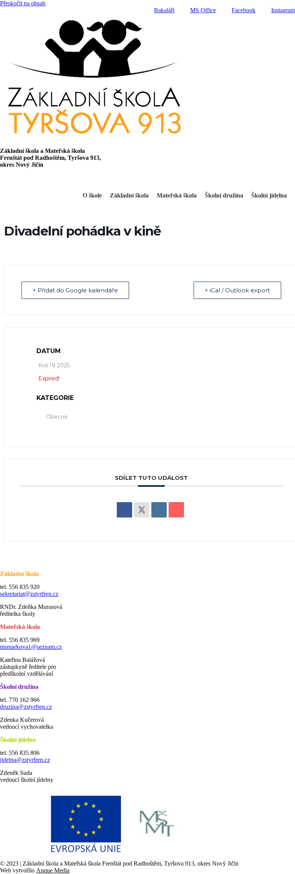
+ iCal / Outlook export (237, 290)
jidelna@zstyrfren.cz (25, 759)
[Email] (176, 509)
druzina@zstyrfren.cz (26, 706)
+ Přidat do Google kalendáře (75, 290)
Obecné (57, 416)
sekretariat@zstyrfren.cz (29, 593)
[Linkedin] (159, 509)
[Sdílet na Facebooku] (124, 509)
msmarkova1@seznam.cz (31, 646)
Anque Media (53, 870)
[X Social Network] (141, 509)
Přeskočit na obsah (22, 3)
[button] (147, 178)
